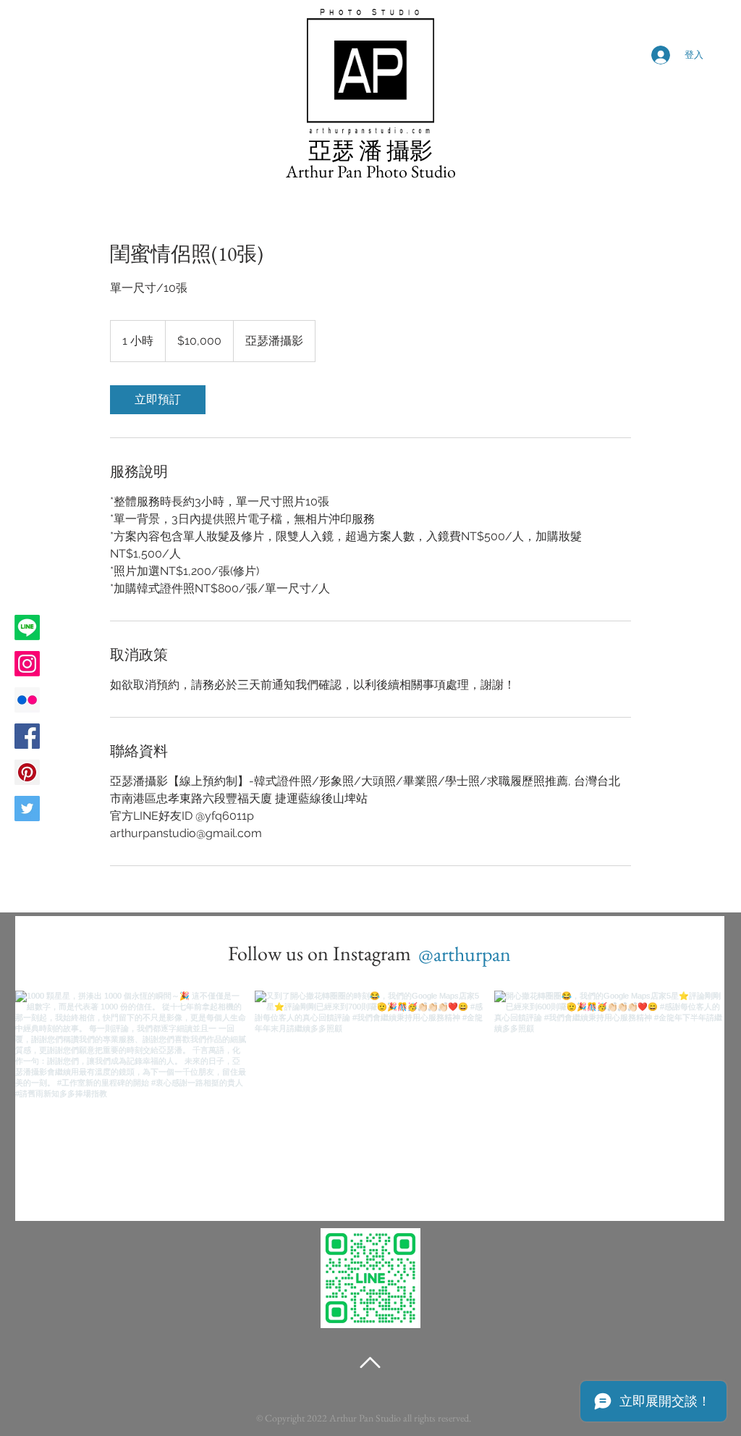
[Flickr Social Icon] (27, 700)
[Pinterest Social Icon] (27, 772)
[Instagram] (27, 663)
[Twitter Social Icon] (27, 808)
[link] (158, 399)
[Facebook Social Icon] (27, 736)
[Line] (27, 627)
